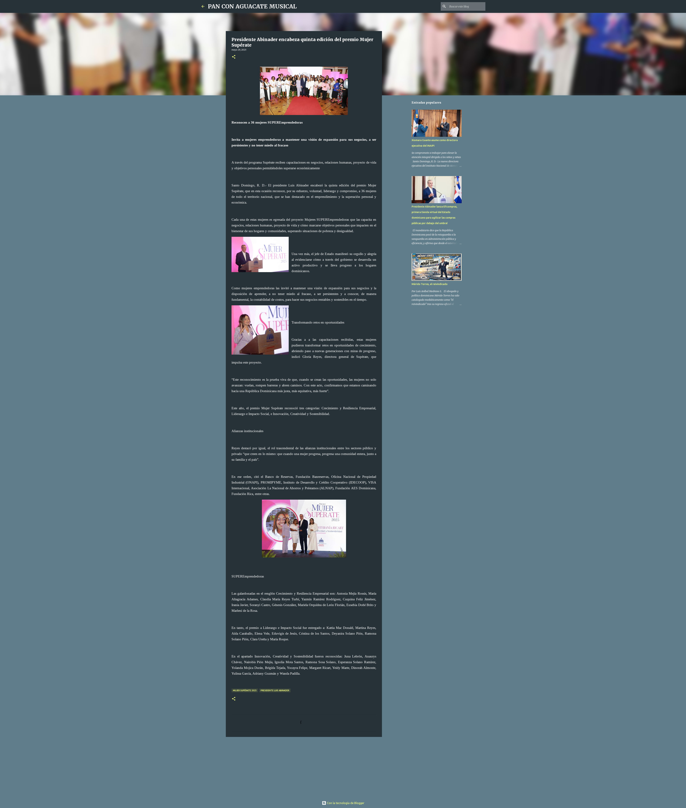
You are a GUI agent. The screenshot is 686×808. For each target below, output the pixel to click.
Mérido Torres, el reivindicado (430, 284)
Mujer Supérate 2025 (245, 690)
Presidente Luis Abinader (275, 690)
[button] (234, 57)
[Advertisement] (303, 767)
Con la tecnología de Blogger (345, 803)
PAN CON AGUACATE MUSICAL (252, 6)
